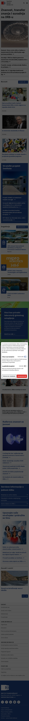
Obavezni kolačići (8, 357)
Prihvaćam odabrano (9, 376)
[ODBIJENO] (25, 367)
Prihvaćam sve (22, 376)
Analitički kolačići (8, 366)
